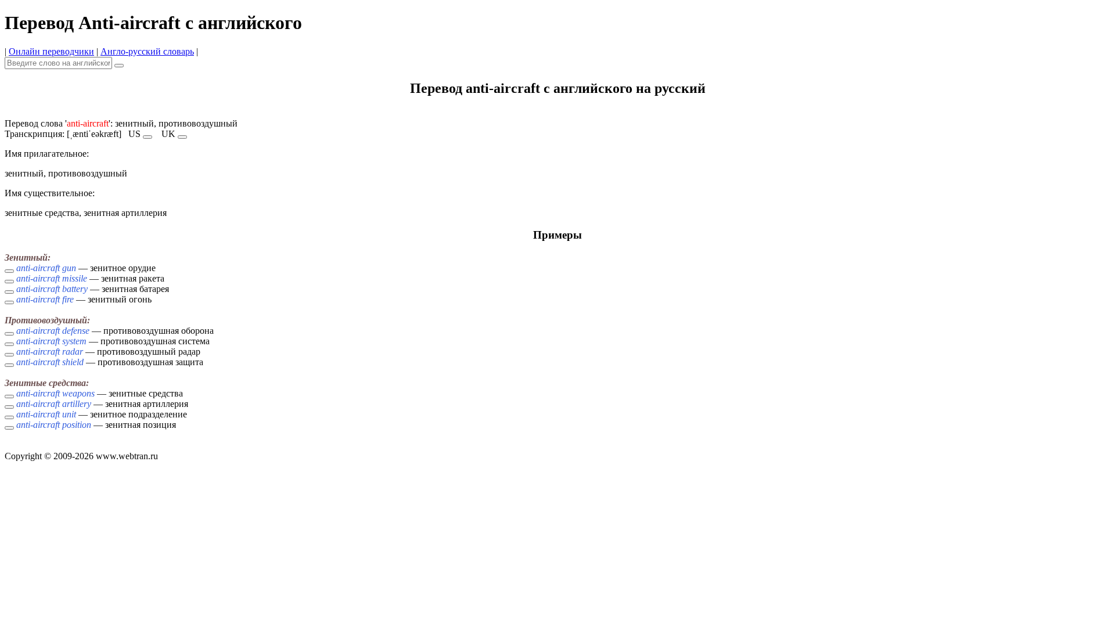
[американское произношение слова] (147, 137)
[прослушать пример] (9, 271)
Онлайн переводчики (51, 51)
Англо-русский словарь (147, 51)
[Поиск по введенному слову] (119, 65)
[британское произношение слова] (182, 137)
